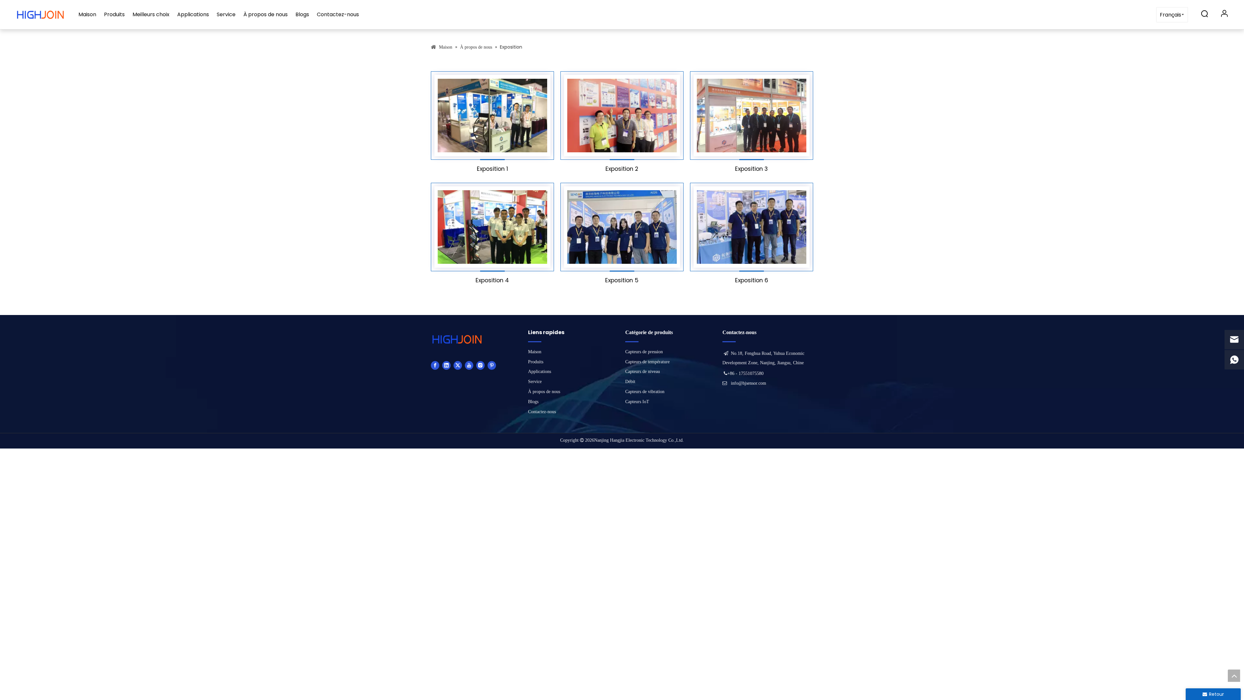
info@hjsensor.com (748, 383)
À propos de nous (265, 14)
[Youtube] (469, 365)
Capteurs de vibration (644, 391)
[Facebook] (435, 365)
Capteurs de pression (644, 351)
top (1234, 676)
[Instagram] (480, 365)
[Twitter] (458, 365)
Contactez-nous (338, 14)
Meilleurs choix (150, 14)
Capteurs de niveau (642, 371)
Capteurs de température (647, 361)
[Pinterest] (492, 365)
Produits (114, 14)
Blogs (302, 14)
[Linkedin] (446, 365)
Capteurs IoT (637, 401)
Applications (193, 14)
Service (226, 14)
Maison (87, 14)
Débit (630, 381)
